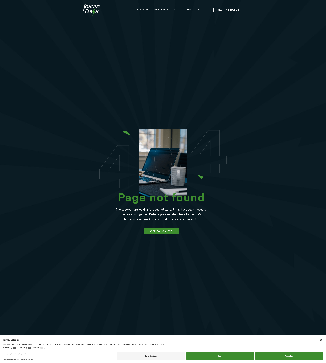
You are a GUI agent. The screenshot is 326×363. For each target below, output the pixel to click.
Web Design (161, 10)
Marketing (194, 10)
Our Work (142, 10)
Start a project (228, 10)
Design (177, 10)
